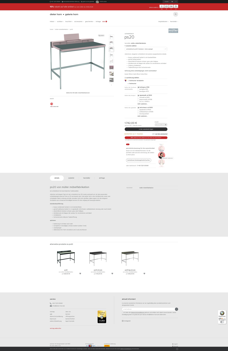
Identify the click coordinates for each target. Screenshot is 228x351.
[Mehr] (165, 125)
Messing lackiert (144, 113)
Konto (167, 1)
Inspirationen (162, 21)
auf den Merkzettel (161, 134)
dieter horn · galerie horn (64, 14)
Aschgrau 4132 (143, 89)
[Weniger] (156, 125)
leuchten (68, 21)
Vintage (98, 21)
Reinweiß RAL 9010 (144, 97)
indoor (52, 21)
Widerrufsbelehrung (56, 321)
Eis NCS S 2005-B (144, 101)
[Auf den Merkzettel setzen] (80, 274)
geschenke (89, 21)
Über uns (68, 311)
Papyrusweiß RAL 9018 (145, 99)
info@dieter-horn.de (58, 306)
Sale (103, 21)
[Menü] (225, 311)
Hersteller (173, 21)
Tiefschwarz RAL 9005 (146, 107)
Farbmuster (132, 83)
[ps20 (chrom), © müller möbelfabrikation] (98, 267)
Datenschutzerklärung (56, 316)
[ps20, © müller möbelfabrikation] (66, 267)
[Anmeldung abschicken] (176, 309)
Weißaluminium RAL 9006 (146, 111)
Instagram (127, 321)
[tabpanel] (66, 264)
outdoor (60, 21)
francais (176, 346)
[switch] (222, 322)
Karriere (68, 314)
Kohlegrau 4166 (144, 87)
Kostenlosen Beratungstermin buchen (138, 160)
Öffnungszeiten (70, 316)
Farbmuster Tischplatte (136, 80)
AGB (51, 314)
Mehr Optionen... (142, 104)
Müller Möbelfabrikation (61, 29)
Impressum (53, 319)
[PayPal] (93, 346)
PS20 (71, 29)
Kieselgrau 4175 (144, 91)
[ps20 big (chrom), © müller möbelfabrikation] (130, 267)
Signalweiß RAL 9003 (145, 95)
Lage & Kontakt (70, 321)
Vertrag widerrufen (55, 328)
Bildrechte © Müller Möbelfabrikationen (78, 93)
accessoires (78, 21)
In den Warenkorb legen (146, 129)
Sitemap (52, 311)
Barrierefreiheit (70, 319)
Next (111, 85)
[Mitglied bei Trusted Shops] (102, 317)
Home (51, 29)
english (176, 344)
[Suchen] (175, 14)
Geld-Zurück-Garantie (88, 1)
